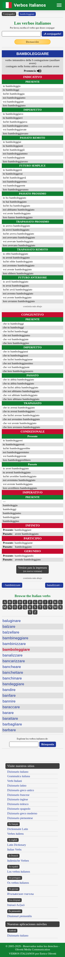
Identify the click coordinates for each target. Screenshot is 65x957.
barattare (10, 718)
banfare (9, 695)
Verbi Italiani (14, 780)
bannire (9, 701)
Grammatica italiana (18, 776)
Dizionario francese (18, 794)
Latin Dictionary (16, 844)
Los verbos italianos (18, 871)
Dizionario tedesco (18, 804)
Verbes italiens (15, 833)
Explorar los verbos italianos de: (32, 738)
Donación (32, 41)
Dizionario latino (16, 785)
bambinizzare (14, 644)
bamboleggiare (27, 14)
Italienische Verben (18, 860)
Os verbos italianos (18, 882)
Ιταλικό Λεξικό (16, 905)
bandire (9, 690)
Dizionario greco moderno (22, 813)
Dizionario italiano (17, 771)
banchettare (13, 672)
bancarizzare (14, 661)
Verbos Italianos (30, 5)
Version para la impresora (32, 569)
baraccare (11, 707)
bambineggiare (15, 638)
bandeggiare (13, 684)
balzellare (11, 632)
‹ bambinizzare (12, 585)
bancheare (12, 667)
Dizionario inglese (17, 799)
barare (8, 713)
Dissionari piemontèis (19, 916)
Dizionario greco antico (20, 790)
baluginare (12, 621)
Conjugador (9, 14)
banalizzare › (54, 585)
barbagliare (12, 724)
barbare (9, 730)
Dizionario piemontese (20, 818)
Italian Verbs (14, 849)
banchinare (12, 678)
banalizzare (13, 655)
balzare (9, 626)
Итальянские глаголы (20, 893)
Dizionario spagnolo (18, 808)
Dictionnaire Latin (17, 829)
